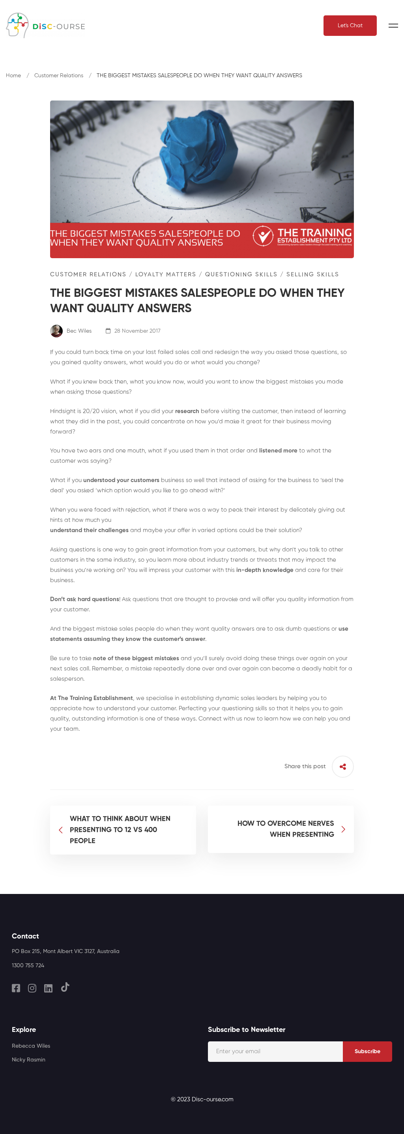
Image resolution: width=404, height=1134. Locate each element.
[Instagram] (32, 988)
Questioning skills (241, 274)
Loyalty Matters (165, 274)
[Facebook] (16, 988)
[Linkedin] (48, 988)
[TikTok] (65, 987)
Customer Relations (58, 75)
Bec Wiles (78, 331)
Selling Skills (312, 274)
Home (13, 75)
